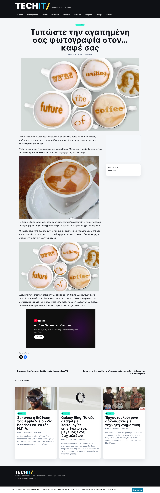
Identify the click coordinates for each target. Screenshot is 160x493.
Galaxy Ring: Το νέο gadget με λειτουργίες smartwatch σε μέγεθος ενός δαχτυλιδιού (77, 426)
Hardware (55, 15)
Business (77, 15)
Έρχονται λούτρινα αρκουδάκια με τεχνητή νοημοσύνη (122, 421)
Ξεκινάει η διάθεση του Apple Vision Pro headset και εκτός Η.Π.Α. (34, 423)
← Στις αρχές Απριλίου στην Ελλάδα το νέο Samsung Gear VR (41, 371)
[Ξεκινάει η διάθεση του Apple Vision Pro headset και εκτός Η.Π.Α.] (36, 398)
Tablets (45, 15)
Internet (20, 15)
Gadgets (88, 15)
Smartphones (32, 15)
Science (109, 15)
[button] (137, 490)
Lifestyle (99, 15)
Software (66, 15)
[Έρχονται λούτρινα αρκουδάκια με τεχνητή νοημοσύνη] (124, 398)
